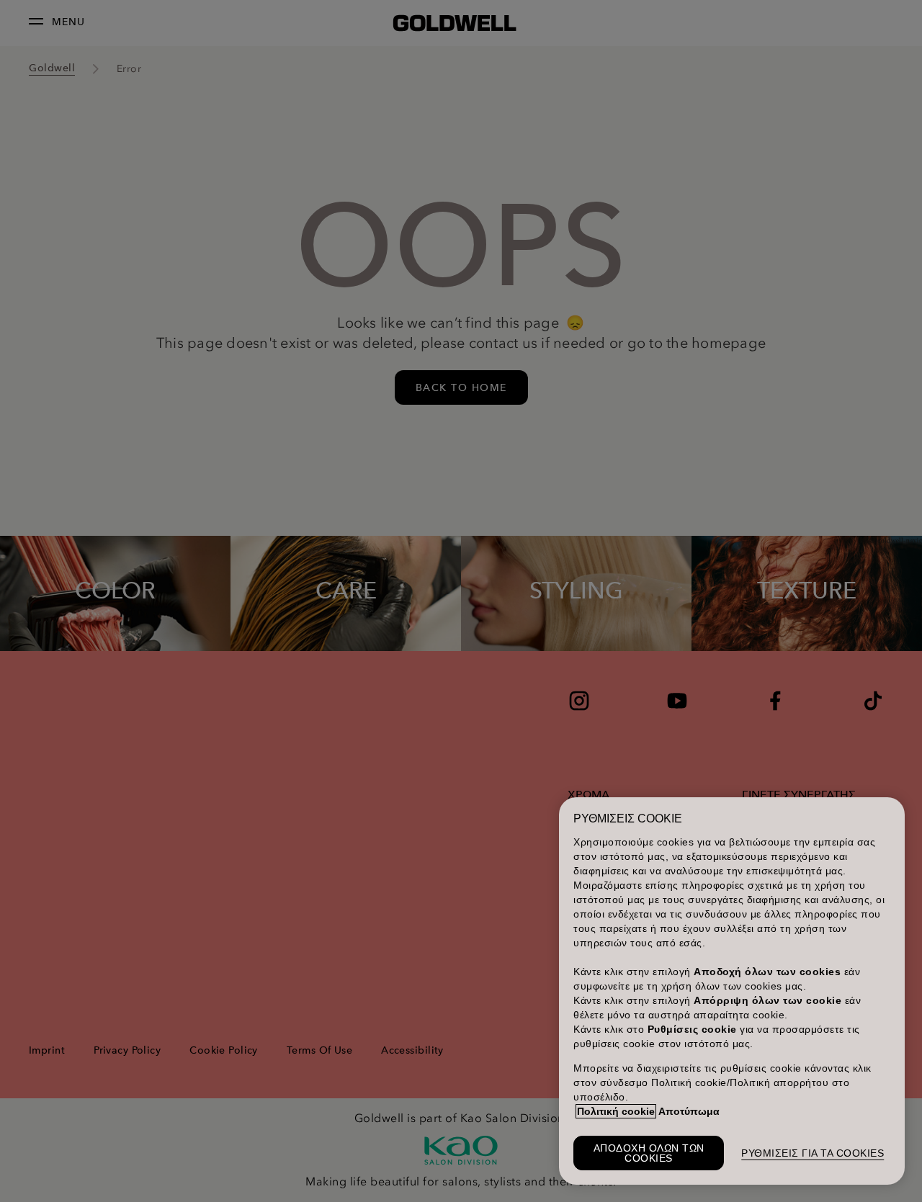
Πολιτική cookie (616, 1111)
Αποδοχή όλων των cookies (649, 1153)
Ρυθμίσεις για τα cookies (812, 1153)
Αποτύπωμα (689, 1111)
